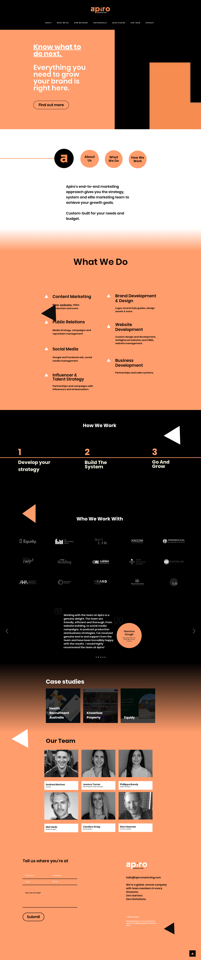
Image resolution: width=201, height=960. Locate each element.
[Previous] (7, 631)
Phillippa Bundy (129, 784)
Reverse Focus (141, 923)
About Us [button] (90, 159)
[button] (49, 23)
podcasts (66, 304)
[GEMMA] (98, 657)
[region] (33, 463)
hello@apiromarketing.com (143, 877)
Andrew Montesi (55, 784)
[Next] (194, 631)
